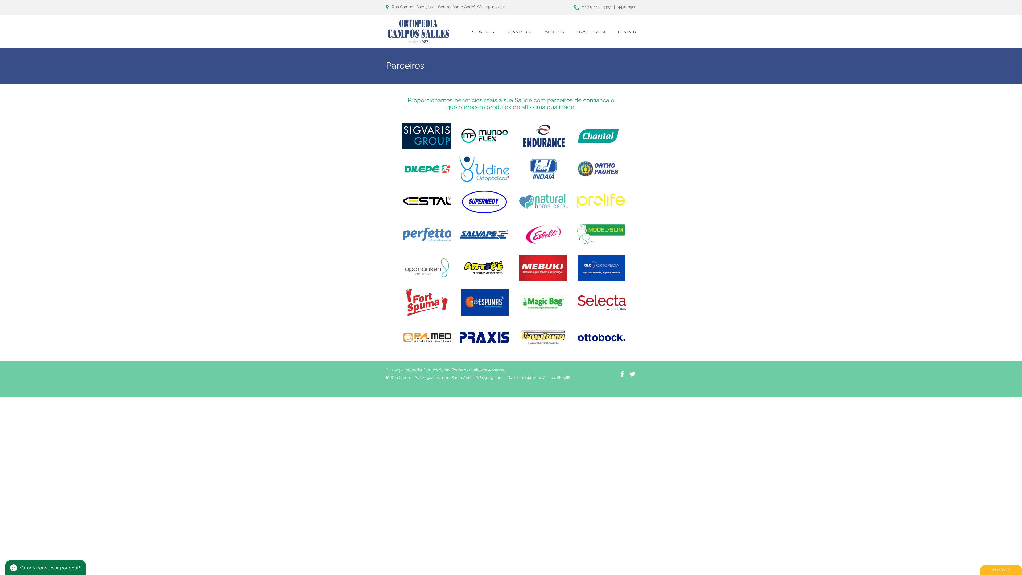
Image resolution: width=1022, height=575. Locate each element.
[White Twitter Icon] (632, 374)
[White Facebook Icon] (622, 374)
